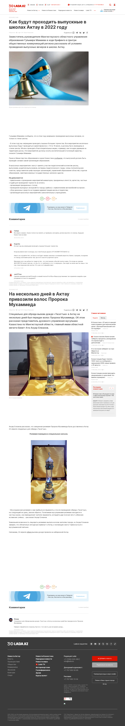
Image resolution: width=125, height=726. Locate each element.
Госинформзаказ (43, 670)
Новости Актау (32, 10)
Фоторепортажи (43, 667)
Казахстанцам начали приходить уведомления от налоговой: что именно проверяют (103, 376)
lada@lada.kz (67, 692)
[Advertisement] (49, 122)
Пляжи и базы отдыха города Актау (104, 681)
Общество (12, 32)
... (95, 10)
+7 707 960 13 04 (71, 679)
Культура (11, 673)
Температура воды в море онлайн (105, 674)
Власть (10, 659)
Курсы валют (41, 676)
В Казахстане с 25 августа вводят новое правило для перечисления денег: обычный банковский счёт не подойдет (103, 326)
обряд (29, 532)
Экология (11, 670)
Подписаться (80, 208)
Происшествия (14, 662)
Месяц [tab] (103, 318)
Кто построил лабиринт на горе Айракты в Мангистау (102, 351)
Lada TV (89, 10)
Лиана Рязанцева (28, 32)
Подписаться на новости (105, 665)
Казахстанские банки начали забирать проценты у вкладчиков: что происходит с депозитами (103, 340)
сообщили (58, 158)
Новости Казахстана (49, 10)
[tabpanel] (103, 352)
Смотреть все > (55, 4)
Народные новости (65, 10)
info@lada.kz (73, 690)
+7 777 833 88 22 (99, 4)
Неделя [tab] (95, 318)
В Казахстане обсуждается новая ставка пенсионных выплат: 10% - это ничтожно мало (105, 395)
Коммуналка (13, 667)
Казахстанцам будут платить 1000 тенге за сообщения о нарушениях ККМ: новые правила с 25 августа (103, 363)
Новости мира (79, 10)
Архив (38, 673)
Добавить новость (105, 658)
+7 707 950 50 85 (71, 670)
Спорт (10, 675)
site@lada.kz (69, 661)
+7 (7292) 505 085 (71, 659)
